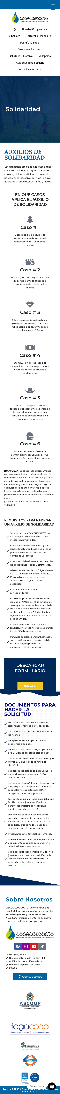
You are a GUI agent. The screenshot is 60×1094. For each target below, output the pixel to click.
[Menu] (53, 6)
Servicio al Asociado (30, 49)
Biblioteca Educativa (21, 56)
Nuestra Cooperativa (34, 29)
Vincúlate (14, 35)
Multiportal (44, 56)
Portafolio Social (30, 42)
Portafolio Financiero (38, 35)
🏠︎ (14, 29)
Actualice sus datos (30, 69)
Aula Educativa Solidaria (30, 62)
